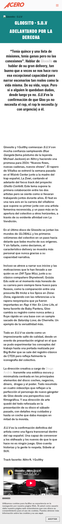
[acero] (13, 5)
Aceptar (52, 519)
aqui (41, 513)
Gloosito (46, 61)
